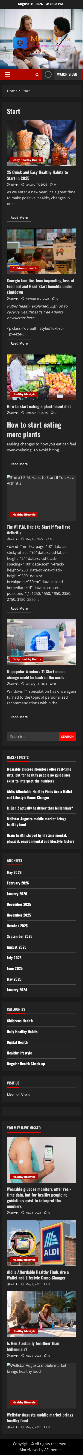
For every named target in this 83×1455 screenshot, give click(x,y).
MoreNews (29, 1449)
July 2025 (14, 957)
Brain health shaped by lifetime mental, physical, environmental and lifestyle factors (40, 838)
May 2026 (14, 872)
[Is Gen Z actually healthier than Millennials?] (41, 1314)
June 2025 (15, 968)
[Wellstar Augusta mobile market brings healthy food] (41, 1385)
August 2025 (16, 947)
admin (14, 185)
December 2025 (19, 904)
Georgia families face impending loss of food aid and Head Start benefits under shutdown (41, 251)
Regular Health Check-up (26, 1063)
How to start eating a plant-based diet (41, 377)
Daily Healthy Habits (27, 160)
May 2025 (14, 979)
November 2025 (19, 915)
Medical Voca (18, 1094)
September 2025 (19, 936)
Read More (21, 218)
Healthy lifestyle (24, 394)
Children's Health (25, 268)
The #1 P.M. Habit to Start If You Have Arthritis (41, 498)
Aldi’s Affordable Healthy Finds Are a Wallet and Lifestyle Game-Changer (39, 794)
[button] (7, 74)
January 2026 (17, 893)
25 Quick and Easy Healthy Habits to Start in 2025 (41, 143)
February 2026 (18, 883)
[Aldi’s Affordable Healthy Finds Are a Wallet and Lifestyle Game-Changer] (41, 1243)
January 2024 (17, 989)
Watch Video (67, 74)
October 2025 (17, 925)
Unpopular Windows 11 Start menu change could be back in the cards (41, 642)
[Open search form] (37, 74)
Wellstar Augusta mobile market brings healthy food (40, 1417)
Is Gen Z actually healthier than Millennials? (40, 808)
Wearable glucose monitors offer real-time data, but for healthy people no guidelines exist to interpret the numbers (39, 774)
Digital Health (17, 1042)
